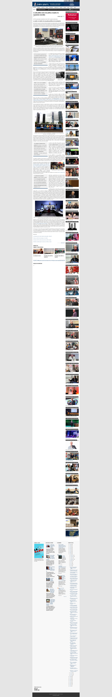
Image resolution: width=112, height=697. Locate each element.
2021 (70, 551)
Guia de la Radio (61, 544)
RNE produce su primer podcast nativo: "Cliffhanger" (73, 666)
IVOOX (71, 1)
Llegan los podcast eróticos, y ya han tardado (74, 572)
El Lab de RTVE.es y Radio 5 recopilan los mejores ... (74, 594)
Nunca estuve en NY (62, 575)
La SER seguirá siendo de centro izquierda (52, 545)
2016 (70, 679)
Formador (38, 7)
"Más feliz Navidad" (61, 589)
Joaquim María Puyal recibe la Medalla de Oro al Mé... (74, 657)
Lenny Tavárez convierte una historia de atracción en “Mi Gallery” (62, 567)
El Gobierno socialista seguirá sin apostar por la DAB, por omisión (42, 241)
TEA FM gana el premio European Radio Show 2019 (58, 260)
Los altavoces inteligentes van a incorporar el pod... (73, 605)
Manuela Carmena (49, 99)
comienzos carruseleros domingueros (63, 556)
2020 (70, 552)
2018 (70, 676)
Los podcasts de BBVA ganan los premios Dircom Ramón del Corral (42, 260)
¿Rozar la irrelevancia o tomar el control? (73, 636)
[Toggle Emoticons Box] (33, 265)
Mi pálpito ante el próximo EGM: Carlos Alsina (73, 646)
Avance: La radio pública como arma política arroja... (73, 663)
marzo (71, 672)
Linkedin (69, 1)
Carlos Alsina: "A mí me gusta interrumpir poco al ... (73, 669)
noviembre (71, 556)
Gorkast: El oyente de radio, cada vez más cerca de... (74, 607)
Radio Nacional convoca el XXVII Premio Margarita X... (73, 628)
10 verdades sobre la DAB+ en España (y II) (48, 256)
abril (71, 565)
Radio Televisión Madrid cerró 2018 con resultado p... (73, 660)
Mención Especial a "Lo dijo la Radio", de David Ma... (73, 570)
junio (71, 563)
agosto (71, 560)
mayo (71, 564)
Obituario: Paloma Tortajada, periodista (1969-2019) (74, 591)
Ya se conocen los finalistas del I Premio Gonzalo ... (73, 576)
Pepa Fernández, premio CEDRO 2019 (73, 587)
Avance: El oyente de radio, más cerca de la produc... (74, 610)
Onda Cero (37, 68)
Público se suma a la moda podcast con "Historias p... (74, 623)
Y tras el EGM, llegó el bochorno (73, 621)
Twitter (64, 1)
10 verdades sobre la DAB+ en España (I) (59, 256)
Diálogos (61, 7)
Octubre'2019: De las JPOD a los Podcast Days (73, 598)
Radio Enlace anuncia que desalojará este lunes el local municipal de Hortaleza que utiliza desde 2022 (62, 546)
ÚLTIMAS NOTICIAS (41, 9)
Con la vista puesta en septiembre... (52, 579)
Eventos (47, 7)
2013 (70, 683)
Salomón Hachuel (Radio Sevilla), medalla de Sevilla (73, 568)
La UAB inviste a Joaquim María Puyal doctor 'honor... (73, 581)
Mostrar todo (65, 596)
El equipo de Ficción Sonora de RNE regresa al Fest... (74, 638)
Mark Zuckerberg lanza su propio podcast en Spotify (74, 583)
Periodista (34, 7)
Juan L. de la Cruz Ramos (61, 588)
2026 (70, 544)
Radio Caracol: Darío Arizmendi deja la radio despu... (73, 601)
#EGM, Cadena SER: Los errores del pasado (73, 614)
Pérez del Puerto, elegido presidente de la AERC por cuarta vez (50, 569)
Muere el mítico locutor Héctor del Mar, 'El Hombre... (73, 641)
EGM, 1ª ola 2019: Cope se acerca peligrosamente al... (73, 634)
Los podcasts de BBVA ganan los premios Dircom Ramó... (74, 653)
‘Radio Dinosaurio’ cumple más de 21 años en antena (73, 631)
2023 (70, 548)
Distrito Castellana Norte (61, 172)
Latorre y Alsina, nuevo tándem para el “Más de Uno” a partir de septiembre (50, 557)
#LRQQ (68, 7)
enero (71, 675)
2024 (70, 547)
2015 (70, 680)
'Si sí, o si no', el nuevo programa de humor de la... (73, 596)
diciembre (71, 555)
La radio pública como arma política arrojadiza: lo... (74, 651)
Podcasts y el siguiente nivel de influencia (74, 616)
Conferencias (51, 7)
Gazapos (65, 7)
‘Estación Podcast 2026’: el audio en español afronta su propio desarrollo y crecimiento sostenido (50, 602)
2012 (70, 684)
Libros (75, 7)
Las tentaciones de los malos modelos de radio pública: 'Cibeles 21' (42, 236)
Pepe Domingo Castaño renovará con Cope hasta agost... (74, 612)
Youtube (67, 1)
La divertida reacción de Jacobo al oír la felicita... (73, 585)
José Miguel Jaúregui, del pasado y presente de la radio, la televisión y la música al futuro (62, 578)
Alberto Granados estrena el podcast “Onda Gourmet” (74, 578)
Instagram (72, 1)
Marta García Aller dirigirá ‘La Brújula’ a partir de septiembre (52, 591)
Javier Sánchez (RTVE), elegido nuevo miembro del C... (73, 625)
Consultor (42, 7)
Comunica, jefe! (56, 7)
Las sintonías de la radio (37, 255)
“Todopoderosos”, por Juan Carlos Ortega (73, 619)
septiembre (72, 559)
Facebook (66, 1)
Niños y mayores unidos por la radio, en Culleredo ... (74, 574)
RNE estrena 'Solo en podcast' (73, 603)
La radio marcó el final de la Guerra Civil (74, 655)
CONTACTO (34, 9)
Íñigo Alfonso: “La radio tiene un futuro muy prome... (74, 671)
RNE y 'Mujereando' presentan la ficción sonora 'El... (73, 643)
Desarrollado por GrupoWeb (56, 695)
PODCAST (71, 7)
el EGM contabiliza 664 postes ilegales (41, 223)
